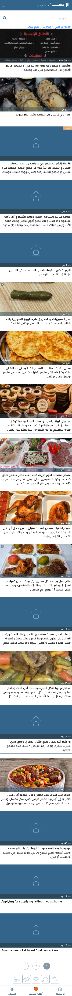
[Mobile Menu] (4, 5)
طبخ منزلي (33, 26)
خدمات (47, 26)
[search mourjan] (5, 18)
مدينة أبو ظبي (63, 26)
